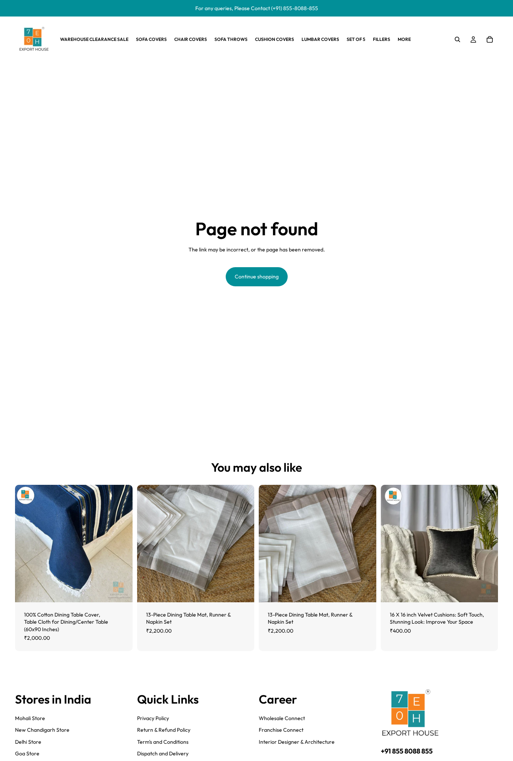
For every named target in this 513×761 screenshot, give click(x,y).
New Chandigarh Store (42, 729)
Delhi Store (28, 741)
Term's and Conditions (163, 741)
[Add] (121, 590)
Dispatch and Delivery (163, 753)
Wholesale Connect (282, 718)
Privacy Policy (153, 718)
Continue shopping (257, 276)
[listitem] (404, 39)
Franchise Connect (281, 729)
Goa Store (27, 753)
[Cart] (489, 39)
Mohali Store (30, 718)
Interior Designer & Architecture (297, 741)
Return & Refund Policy (163, 729)
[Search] (457, 39)
